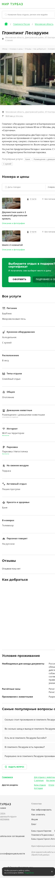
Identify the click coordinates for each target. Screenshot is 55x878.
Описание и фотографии (13, 223)
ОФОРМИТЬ (19, 279)
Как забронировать (41, 809)
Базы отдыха (40, 785)
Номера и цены (16, 49)
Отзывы (28, 49)
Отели (51, 785)
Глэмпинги (7, 777)
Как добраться (40, 49)
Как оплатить (38, 814)
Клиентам (36, 803)
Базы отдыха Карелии (41, 831)
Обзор (4, 49)
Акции (34, 819)
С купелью (39, 780)
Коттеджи (38, 788)
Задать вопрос (16, 767)
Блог (33, 824)
